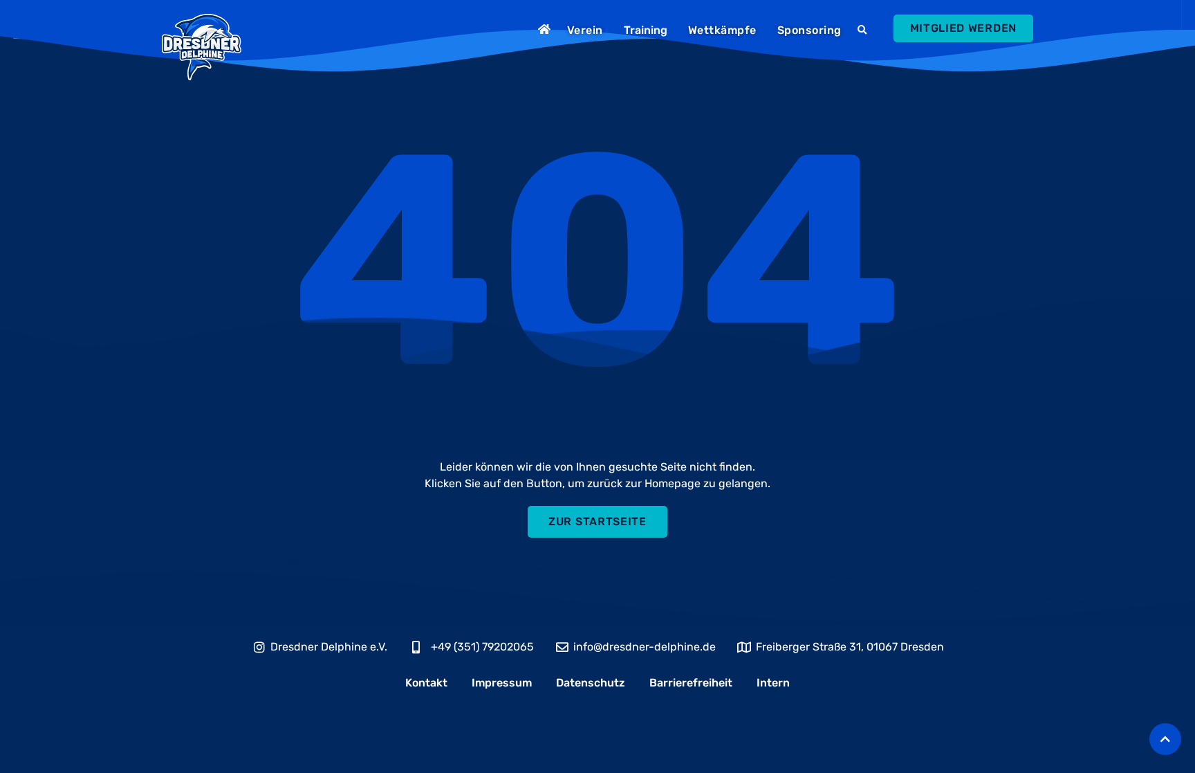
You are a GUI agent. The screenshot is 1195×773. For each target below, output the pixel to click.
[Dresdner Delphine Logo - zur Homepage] (201, 47)
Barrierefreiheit (690, 682)
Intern (773, 682)
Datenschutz (590, 682)
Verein (585, 30)
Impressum (502, 682)
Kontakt (426, 682)
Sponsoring (809, 30)
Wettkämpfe (722, 30)
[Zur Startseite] (546, 29)
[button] (864, 30)
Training (645, 30)
